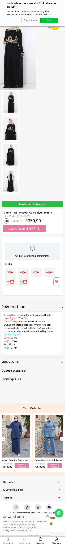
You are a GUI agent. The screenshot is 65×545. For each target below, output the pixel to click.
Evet (49, 20)
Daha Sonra (30, 20)
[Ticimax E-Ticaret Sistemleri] (32, 535)
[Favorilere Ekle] (57, 282)
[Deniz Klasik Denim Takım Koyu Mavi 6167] (49, 436)
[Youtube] (49, 507)
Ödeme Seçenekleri (14, 370)
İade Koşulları (12, 379)
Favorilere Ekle (28, 418)
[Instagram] (38, 507)
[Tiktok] (27, 507)
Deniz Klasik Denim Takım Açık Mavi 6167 (16, 460)
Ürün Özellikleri (13, 307)
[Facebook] (16, 507)
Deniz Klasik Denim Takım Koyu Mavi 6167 (49, 460)
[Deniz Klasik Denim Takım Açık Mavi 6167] (16, 436)
